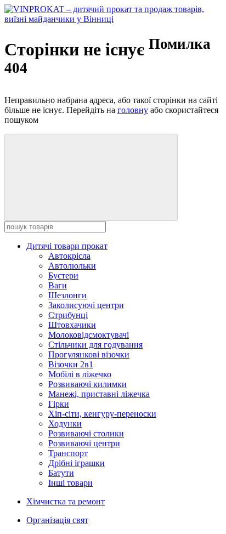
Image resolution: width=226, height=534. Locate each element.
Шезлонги (67, 295)
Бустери (63, 275)
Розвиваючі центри (84, 443)
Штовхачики (72, 325)
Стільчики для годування (95, 344)
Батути (61, 473)
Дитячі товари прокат (67, 246)
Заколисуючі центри (86, 305)
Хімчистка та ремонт (65, 501)
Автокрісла (69, 255)
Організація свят (57, 520)
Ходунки (65, 423)
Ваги (57, 285)
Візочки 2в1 (70, 364)
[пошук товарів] (91, 177)
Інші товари (70, 482)
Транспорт (68, 453)
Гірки (58, 403)
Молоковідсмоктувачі (88, 334)
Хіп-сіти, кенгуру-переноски (102, 413)
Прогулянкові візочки (88, 354)
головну (132, 110)
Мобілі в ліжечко (79, 374)
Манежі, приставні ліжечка (99, 394)
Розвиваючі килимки (87, 384)
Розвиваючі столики (86, 433)
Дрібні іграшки (76, 463)
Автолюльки (72, 265)
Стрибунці (68, 315)
